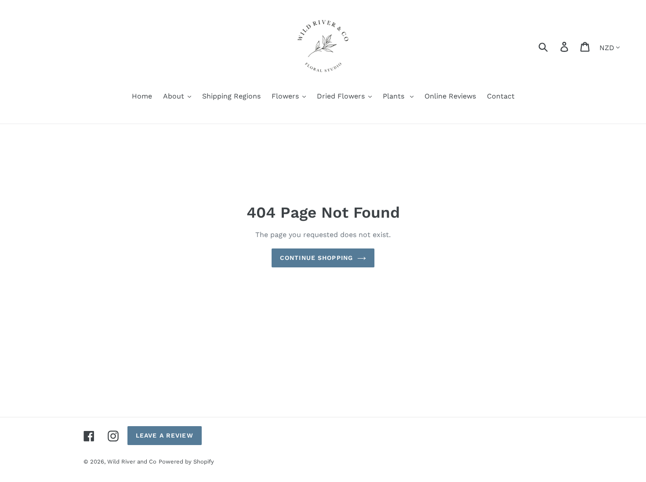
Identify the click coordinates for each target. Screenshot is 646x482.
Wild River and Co (131, 461)
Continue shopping (316, 257)
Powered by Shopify (186, 461)
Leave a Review (164, 435)
